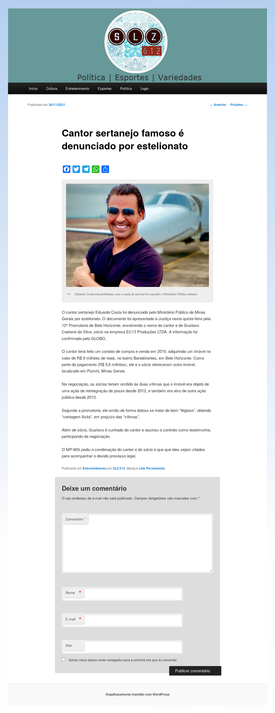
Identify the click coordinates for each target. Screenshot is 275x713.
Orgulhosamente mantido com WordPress (138, 694)
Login (144, 88)
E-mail (73, 619)
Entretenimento (77, 88)
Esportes (105, 88)
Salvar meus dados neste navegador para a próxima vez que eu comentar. (123, 659)
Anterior (218, 104)
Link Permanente (152, 468)
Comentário (76, 519)
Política (126, 88)
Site (69, 645)
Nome (73, 592)
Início (33, 88)
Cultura (51, 88)
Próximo (238, 104)
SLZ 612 (119, 468)
